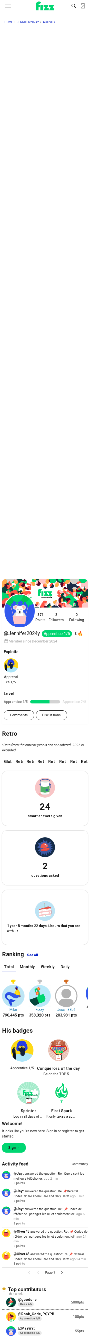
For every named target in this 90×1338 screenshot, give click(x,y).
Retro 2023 (41, 761)
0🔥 (79, 633)
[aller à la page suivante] (62, 1273)
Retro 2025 (19, 761)
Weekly (47, 966)
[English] (45, 6)
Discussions (51, 715)
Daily (65, 966)
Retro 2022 (51, 761)
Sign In (14, 1148)
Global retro (8, 761)
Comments (19, 715)
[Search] (73, 6)
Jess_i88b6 (66, 1010)
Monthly (27, 966)
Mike (13, 1010)
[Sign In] (82, 6)
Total (9, 966)
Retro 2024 (30, 761)
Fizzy (40, 1010)
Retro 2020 (73, 761)
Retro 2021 (62, 761)
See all (32, 955)
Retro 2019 (84, 761)
